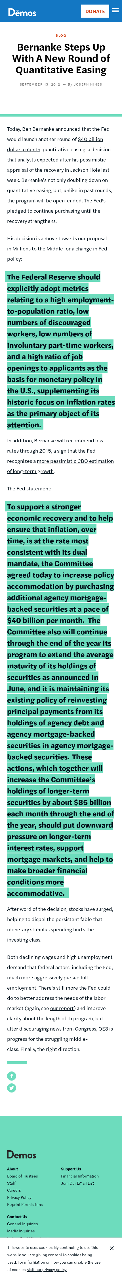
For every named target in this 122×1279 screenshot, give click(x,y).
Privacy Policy (19, 1197)
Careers (14, 1190)
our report (62, 1007)
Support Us (71, 1169)
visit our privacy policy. (47, 1269)
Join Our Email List (77, 1183)
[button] (11, 1076)
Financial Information (80, 1176)
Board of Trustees (22, 1176)
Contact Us (17, 1216)
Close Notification (111, 1258)
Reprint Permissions (25, 1204)
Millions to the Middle (37, 248)
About (12, 1169)
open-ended (67, 200)
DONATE (95, 10)
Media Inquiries (21, 1231)
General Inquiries (22, 1223)
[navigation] (116, 10)
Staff (11, 1183)
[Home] (22, 18)
